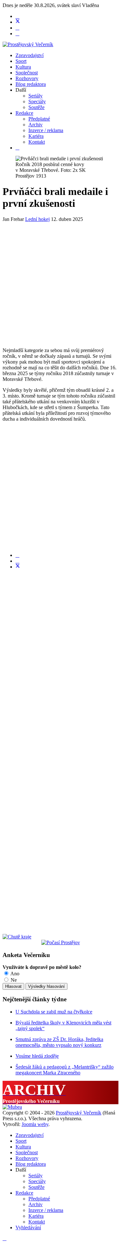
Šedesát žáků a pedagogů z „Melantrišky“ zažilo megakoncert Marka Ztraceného (64, 1069)
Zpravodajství (29, 55)
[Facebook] (17, 16)
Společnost (26, 72)
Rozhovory (26, 78)
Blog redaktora (30, 84)
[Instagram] (17, 33)
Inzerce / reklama (45, 130)
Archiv (35, 124)
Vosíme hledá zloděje (37, 1056)
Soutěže (36, 107)
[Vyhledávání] (17, 147)
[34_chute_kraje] (17, 936)
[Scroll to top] (4, 1238)
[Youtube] (17, 27)
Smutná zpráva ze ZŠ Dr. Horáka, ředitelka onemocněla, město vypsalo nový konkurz (59, 1042)
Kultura (23, 67)
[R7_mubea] (12, 1107)
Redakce (24, 113)
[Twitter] (17, 22)
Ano (14, 973)
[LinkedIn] (17, 561)
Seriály (35, 95)
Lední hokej (37, 219)
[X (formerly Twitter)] (17, 566)
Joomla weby (35, 1124)
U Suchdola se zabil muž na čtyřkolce (53, 1011)
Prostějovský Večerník (78, 1112)
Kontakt (36, 142)
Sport (20, 61)
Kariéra (36, 136)
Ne (13, 980)
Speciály (37, 101)
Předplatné (39, 119)
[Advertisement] (60, 282)
